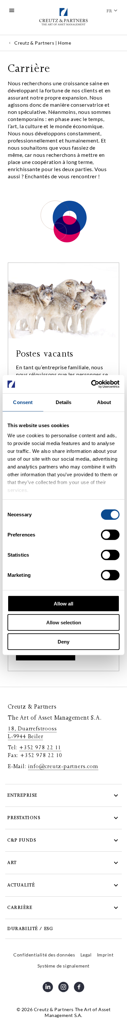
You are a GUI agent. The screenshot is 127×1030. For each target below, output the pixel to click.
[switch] (110, 534)
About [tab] (104, 402)
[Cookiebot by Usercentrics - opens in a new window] (91, 384)
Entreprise (22, 795)
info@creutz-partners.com (63, 766)
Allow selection (63, 622)
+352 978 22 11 (40, 747)
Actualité (21, 885)
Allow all (63, 603)
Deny (63, 641)
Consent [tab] (23, 402)
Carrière (19, 907)
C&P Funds (21, 840)
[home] (63, 17)
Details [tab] (64, 402)
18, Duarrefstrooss (32, 728)
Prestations (23, 817)
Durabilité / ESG (30, 928)
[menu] (11, 10)
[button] (63, 795)
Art (12, 862)
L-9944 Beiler (25, 736)
